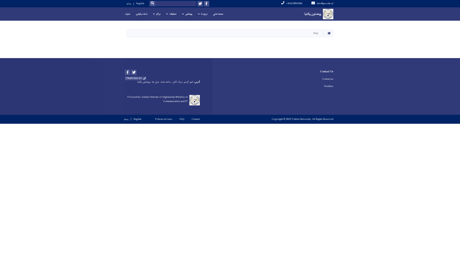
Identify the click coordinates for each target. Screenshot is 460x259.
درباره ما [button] (204, 14)
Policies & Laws (163, 119)
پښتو (129, 3)
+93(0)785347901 (294, 3)
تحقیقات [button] (172, 14)
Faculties (328, 86)
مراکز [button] (158, 14)
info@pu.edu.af (325, 3)
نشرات (127, 14)
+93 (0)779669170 (134, 78)
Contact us (327, 79)
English (140, 3)
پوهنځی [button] (188, 14)
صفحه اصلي (218, 14)
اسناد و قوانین (141, 14)
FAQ (182, 119)
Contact (196, 119)
